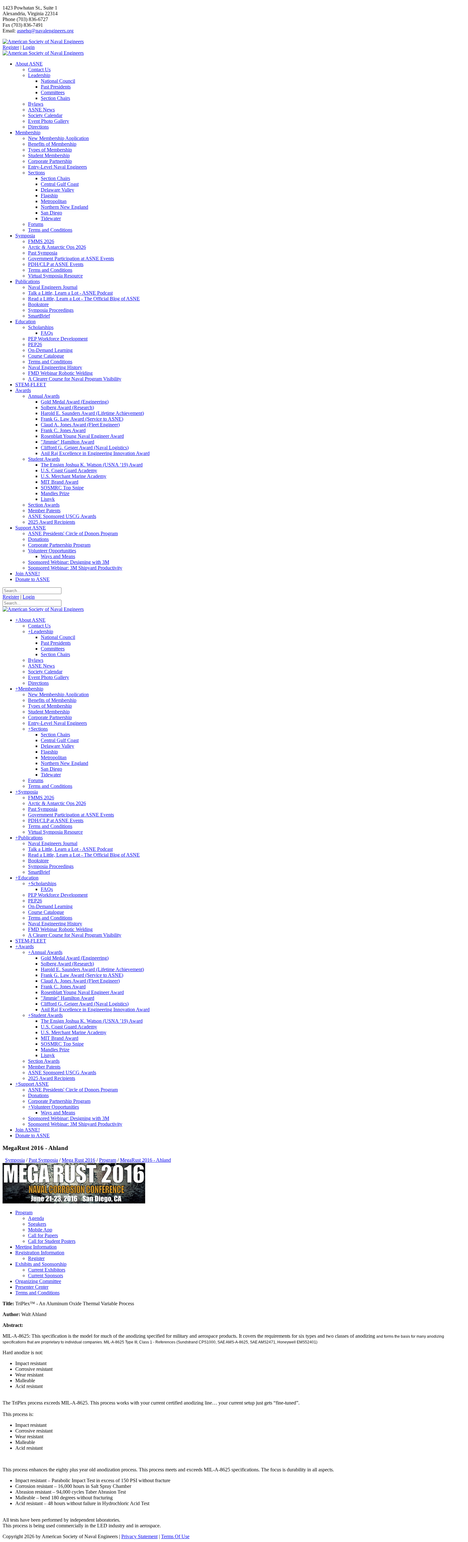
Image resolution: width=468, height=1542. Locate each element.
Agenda (36, 1218)
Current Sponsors (45, 1275)
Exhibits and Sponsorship (41, 1264)
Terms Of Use (175, 1536)
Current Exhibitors (46, 1269)
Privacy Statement (139, 1536)
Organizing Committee (38, 1281)
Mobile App (40, 1229)
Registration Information (39, 1252)
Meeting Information (36, 1247)
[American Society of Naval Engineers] (43, 41)
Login (29, 47)
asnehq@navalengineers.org (45, 30)
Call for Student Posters (51, 1241)
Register (11, 47)
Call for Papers (43, 1235)
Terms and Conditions (37, 1292)
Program (23, 1212)
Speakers (37, 1224)
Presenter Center (31, 1287)
